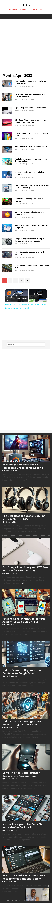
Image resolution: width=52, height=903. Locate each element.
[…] (23, 583)
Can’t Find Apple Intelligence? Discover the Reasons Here (21, 774)
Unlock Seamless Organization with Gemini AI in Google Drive (24, 671)
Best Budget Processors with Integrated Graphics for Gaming (22, 466)
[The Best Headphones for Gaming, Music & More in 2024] (26, 512)
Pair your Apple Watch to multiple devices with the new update (29, 240)
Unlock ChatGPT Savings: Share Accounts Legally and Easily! (21, 723)
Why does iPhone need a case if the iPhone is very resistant (30, 121)
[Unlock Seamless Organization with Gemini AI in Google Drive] (26, 666)
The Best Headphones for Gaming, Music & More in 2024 (23, 517)
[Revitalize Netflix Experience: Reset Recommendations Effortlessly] (26, 871)
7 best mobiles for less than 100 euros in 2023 (31, 134)
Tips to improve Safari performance (30, 108)
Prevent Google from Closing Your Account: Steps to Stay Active (23, 620)
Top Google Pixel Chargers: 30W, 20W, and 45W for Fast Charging (25, 569)
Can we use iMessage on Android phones (29, 200)
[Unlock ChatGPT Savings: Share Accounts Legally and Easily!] (26, 717)
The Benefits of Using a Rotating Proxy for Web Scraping (32, 186)
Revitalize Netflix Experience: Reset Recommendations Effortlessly (24, 877)
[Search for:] (26, 344)
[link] (9, 293)
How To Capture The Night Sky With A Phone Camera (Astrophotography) (16, 293)
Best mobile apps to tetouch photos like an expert (30, 82)
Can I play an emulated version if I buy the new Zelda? (31, 160)
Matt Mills (31, 86)
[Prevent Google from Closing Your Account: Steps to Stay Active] (26, 615)
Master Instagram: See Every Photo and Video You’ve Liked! (24, 825)
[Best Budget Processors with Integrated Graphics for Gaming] (26, 460)
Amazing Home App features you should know (29, 213)
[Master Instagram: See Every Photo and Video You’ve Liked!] (26, 820)
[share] (23, 292)
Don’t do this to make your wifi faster (31, 146)
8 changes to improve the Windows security (30, 173)
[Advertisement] (26, 45)
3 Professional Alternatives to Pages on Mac (32, 266)
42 (21, 280)
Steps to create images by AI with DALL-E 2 (29, 253)
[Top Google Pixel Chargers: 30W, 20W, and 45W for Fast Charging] (26, 563)
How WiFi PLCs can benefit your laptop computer (31, 226)
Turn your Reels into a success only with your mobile (30, 95)
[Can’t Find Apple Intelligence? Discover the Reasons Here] (26, 769)
